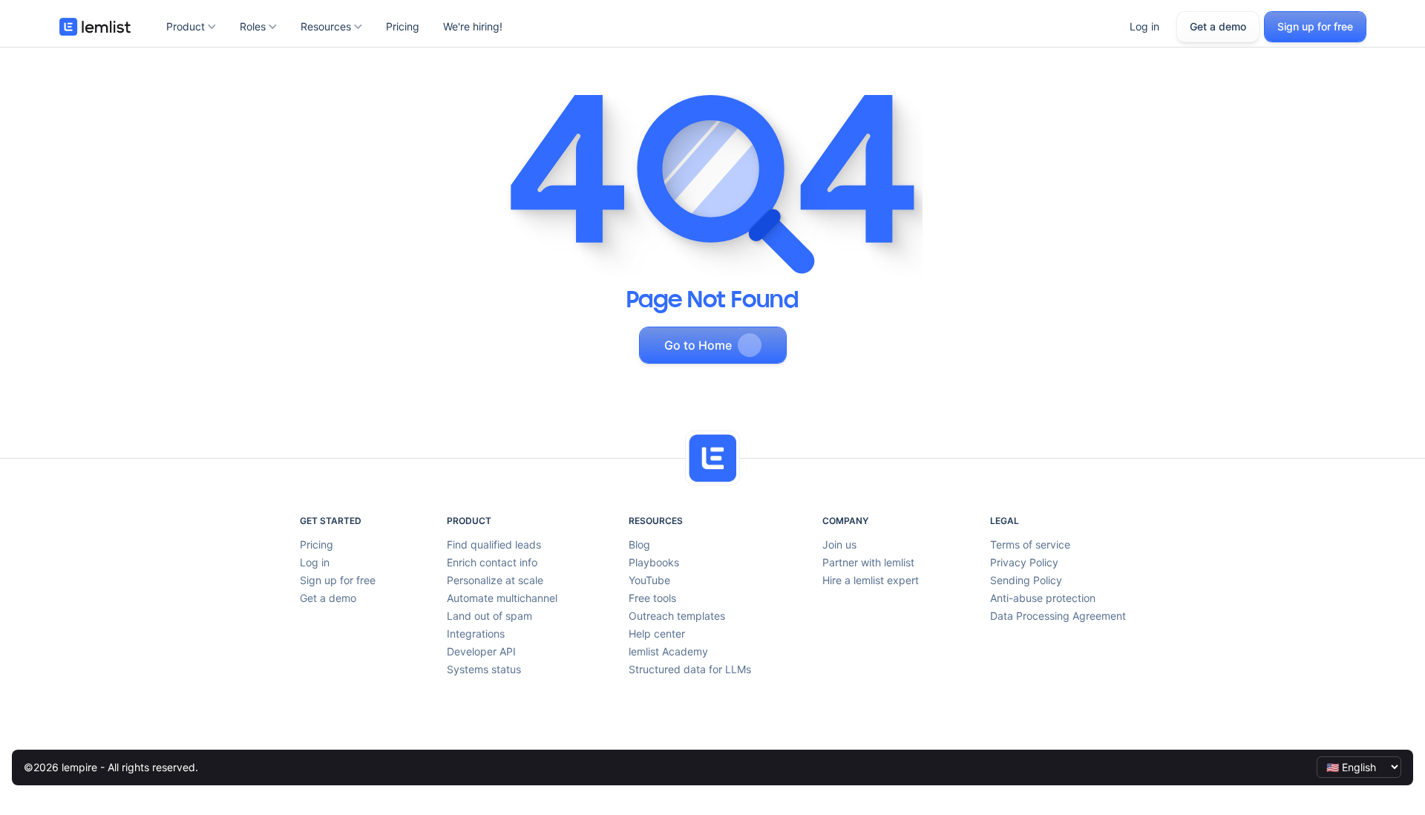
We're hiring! (472, 26)
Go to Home (698, 345)
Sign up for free (1315, 26)
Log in (1144, 26)
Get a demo (1218, 26)
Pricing (402, 26)
